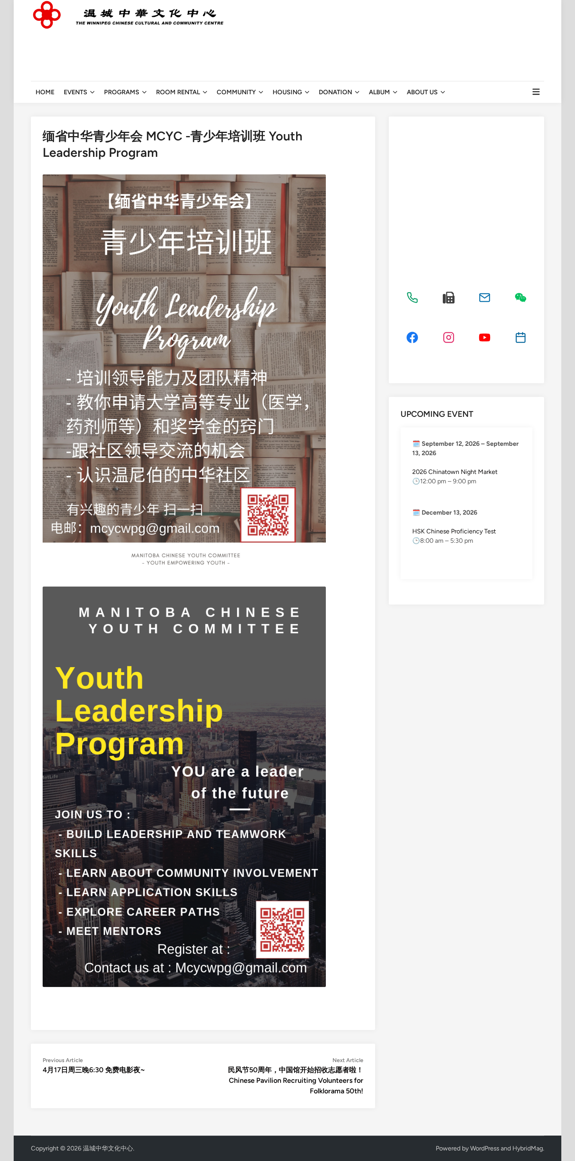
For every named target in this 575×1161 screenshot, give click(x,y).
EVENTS (75, 92)
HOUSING (287, 92)
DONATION (335, 92)
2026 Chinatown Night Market (455, 472)
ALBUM (379, 92)
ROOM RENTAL (178, 92)
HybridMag (527, 1148)
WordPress (484, 1148)
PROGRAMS (121, 92)
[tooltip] (412, 297)
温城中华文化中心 (108, 1148)
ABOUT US (422, 92)
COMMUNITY (236, 92)
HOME (45, 92)
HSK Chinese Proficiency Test (454, 531)
